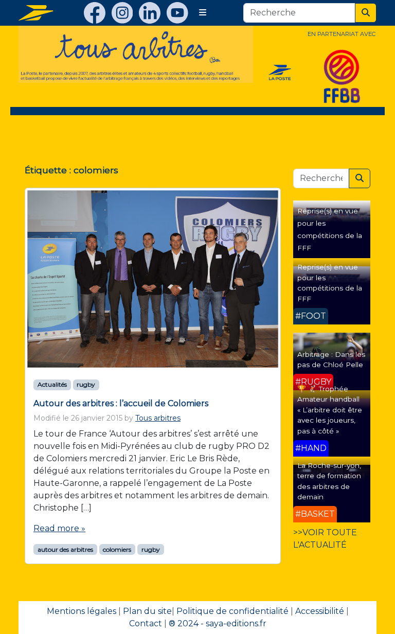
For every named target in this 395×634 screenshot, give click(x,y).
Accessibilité (319, 611)
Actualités (52, 384)
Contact (145, 623)
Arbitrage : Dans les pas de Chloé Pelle (331, 359)
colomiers (117, 549)
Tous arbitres (158, 418)
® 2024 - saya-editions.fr (217, 623)
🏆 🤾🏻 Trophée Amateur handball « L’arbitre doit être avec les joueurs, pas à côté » (329, 410)
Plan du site (147, 611)
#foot (310, 316)
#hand (311, 448)
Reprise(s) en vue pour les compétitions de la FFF (329, 282)
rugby (86, 384)
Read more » (59, 528)
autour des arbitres (65, 549)
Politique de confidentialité (232, 611)
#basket (315, 514)
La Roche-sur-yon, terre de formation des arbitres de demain (329, 481)
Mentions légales (81, 611)
